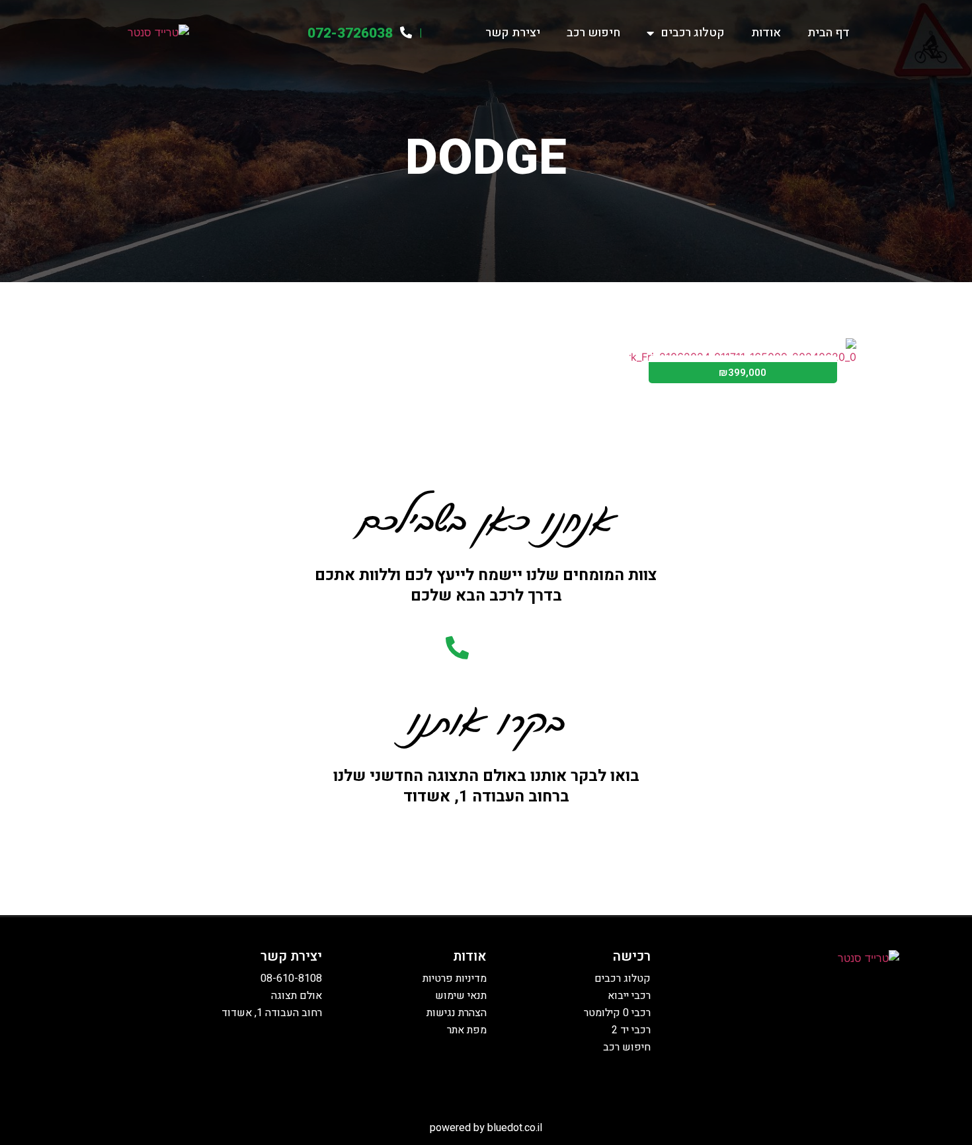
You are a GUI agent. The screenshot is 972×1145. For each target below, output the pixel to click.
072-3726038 (350, 33)
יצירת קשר (512, 33)
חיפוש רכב (593, 33)
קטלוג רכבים (693, 33)
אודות (766, 33)
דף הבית (828, 33)
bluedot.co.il (514, 1128)
